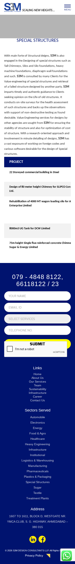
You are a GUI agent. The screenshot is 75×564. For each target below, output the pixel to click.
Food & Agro (37, 433)
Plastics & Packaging (37, 476)
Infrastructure (37, 392)
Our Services (37, 381)
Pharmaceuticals (38, 471)
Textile (37, 493)
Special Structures (38, 482)
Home (37, 374)
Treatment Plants (37, 498)
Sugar (37, 487)
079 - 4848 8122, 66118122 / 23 (37, 280)
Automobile (37, 417)
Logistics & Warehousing (37, 460)
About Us (37, 377)
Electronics (37, 422)
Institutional (37, 455)
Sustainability (37, 389)
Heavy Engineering (37, 444)
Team (37, 385)
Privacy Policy (34, 555)
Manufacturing (37, 465)
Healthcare (37, 438)
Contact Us (37, 400)
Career (37, 396)
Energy (37, 428)
